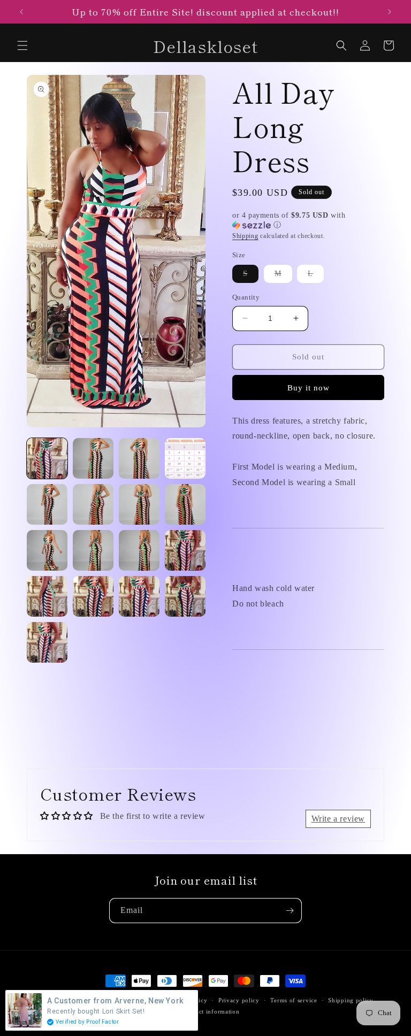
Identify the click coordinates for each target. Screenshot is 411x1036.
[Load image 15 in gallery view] (139, 596)
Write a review (338, 818)
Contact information (210, 1011)
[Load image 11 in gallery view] (139, 550)
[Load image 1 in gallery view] (47, 458)
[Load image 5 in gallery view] (47, 504)
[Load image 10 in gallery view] (93, 550)
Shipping (245, 236)
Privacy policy (239, 1000)
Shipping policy (351, 1000)
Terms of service (293, 1000)
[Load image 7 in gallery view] (139, 504)
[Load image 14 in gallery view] (93, 596)
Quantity (246, 297)
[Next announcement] (389, 12)
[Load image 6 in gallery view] (93, 504)
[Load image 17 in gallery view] (47, 642)
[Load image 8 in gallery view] (185, 504)
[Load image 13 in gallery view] (47, 596)
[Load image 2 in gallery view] (93, 458)
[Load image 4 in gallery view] (185, 458)
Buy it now (308, 387)
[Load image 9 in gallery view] (47, 550)
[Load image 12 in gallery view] (185, 550)
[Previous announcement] (21, 12)
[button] (22, 45)
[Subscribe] (289, 910)
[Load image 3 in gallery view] (139, 458)
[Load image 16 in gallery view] (185, 596)
